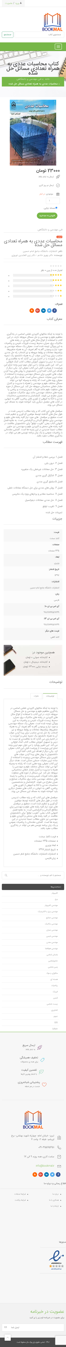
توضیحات (50, 696)
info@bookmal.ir (45, 1166)
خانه (47, 79)
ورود (16, 3)
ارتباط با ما (55, 1206)
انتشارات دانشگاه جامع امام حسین (40, 251)
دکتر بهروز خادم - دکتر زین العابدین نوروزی (32, 255)
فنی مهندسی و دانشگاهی (29, 79)
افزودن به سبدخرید (47, 215)
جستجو (7, 35)
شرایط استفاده (20, 1194)
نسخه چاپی (49, 208)
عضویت (8, 3)
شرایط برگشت (20, 1200)
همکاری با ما (54, 1200)
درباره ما (55, 1194)
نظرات (36, 696)
